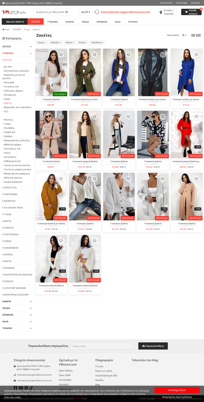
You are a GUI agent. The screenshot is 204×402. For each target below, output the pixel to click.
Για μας (99, 366)
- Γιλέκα (6, 123)
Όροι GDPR (65, 375)
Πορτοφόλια (11, 234)
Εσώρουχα (9, 200)
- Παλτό (6, 152)
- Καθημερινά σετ (11, 161)
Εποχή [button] (82, 42)
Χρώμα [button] (41, 42)
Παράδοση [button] (96, 42)
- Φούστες (7, 119)
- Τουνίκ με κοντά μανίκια (16, 165)
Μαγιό (7, 221)
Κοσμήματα (11, 247)
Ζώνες (7, 241)
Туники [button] (133, 21)
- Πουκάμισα (9, 94)
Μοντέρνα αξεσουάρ (16, 294)
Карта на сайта (103, 370)
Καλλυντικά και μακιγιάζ (18, 274)
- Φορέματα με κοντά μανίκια (13, 76)
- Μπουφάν (8, 82)
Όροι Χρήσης (66, 370)
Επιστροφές (181, 2)
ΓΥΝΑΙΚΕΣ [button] (52, 21)
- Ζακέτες (7, 103)
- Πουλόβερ (8, 127)
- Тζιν (5, 111)
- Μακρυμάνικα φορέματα (16, 173)
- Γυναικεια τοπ (10, 86)
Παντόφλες (11, 194)
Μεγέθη (99, 380)
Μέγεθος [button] (55, 42)
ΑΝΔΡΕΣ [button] (70, 21)
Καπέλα (8, 254)
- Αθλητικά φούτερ (12, 177)
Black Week (15, 21)
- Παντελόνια (9, 156)
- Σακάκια (7, 136)
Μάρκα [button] (69, 42)
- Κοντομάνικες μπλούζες (15, 70)
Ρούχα (7, 59)
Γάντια (7, 261)
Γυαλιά (7, 214)
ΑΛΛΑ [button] (117, 21)
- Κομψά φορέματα (12, 181)
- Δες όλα (7, 66)
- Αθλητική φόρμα (11, 144)
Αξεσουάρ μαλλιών (15, 287)
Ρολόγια (8, 281)
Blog (97, 384)
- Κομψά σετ (8, 132)
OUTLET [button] (35, 21)
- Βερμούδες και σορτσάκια (16, 107)
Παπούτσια (10, 187)
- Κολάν (6, 98)
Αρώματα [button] (102, 21)
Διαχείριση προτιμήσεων (177, 397)
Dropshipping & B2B (106, 375)
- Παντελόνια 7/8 (11, 148)
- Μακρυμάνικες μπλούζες (16, 140)
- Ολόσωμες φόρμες (12, 90)
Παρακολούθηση (154, 345)
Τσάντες (9, 227)
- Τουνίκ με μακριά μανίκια (16, 169)
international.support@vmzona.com (125, 12)
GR (86, 12)
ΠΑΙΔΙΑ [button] (85, 21)
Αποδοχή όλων (177, 390)
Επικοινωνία (166, 2)
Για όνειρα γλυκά (13, 207)
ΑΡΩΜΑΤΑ (9, 267)
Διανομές (195, 2)
